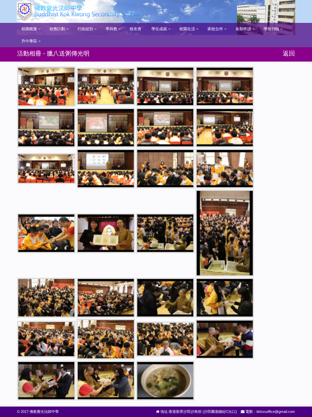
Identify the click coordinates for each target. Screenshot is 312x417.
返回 (289, 53)
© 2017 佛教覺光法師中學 (38, 411)
